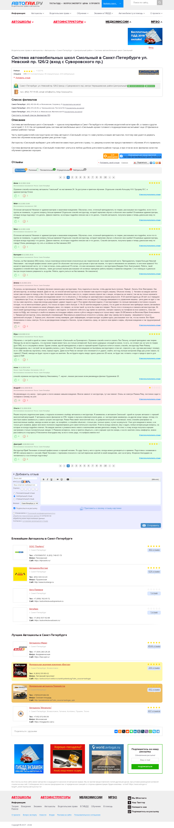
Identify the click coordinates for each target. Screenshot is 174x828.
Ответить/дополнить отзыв (149, 194)
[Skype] (154, 731)
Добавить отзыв (22, 78)
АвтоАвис (33, 609)
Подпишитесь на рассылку (145, 811)
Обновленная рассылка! (145, 755)
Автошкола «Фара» (38, 643)
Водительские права (59, 13)
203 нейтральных (67, 74)
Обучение (81, 13)
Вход (151, 47)
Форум (52, 815)
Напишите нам (139, 807)
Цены (85, 3)
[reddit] (127, 731)
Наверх (124, 162)
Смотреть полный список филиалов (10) (31, 115)
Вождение (26, 806)
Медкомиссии (117, 22)
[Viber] (146, 731)
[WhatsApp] (150, 731)
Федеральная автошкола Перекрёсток (47, 686)
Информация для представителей (142, 156)
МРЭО (155, 22)
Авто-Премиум (36, 589)
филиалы (151, 86)
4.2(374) (39, 71)
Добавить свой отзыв (109, 162)
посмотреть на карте (137, 86)
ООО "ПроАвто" (36, 546)
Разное (15, 809)
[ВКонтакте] (151, 163)
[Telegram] (158, 731)
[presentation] (20, 170)
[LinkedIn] (135, 731)
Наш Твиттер (138, 802)
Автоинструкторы (68, 22)
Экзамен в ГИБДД (102, 13)
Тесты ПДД (54, 3)
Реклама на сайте (64, 815)
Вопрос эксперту (72, 3)
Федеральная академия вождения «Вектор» (49, 664)
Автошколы (36, 13)
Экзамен (38, 806)
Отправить (153, 525)
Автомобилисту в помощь (131, 13)
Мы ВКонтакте (139, 798)
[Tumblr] (139, 731)
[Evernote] (131, 731)
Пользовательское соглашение (87, 815)
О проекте (94, 3)
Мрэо (112, 797)
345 (25, 74)
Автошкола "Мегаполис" (40, 708)
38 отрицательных (51, 74)
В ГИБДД (84, 806)
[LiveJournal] (142, 731)
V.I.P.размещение (112, 156)
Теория (15, 806)
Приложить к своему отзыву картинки (102, 508)
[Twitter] (154, 163)
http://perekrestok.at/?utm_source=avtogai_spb (54, 700)
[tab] (20, 170)
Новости (42, 815)
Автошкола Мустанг (38, 568)
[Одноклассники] (156, 163)
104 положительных (36, 74)
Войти (18, 482)
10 (105, 177)
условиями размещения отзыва (35, 521)
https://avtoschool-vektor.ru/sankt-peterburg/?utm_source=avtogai (62, 678)
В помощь (108, 806)
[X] (123, 731)
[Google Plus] (159, 163)
